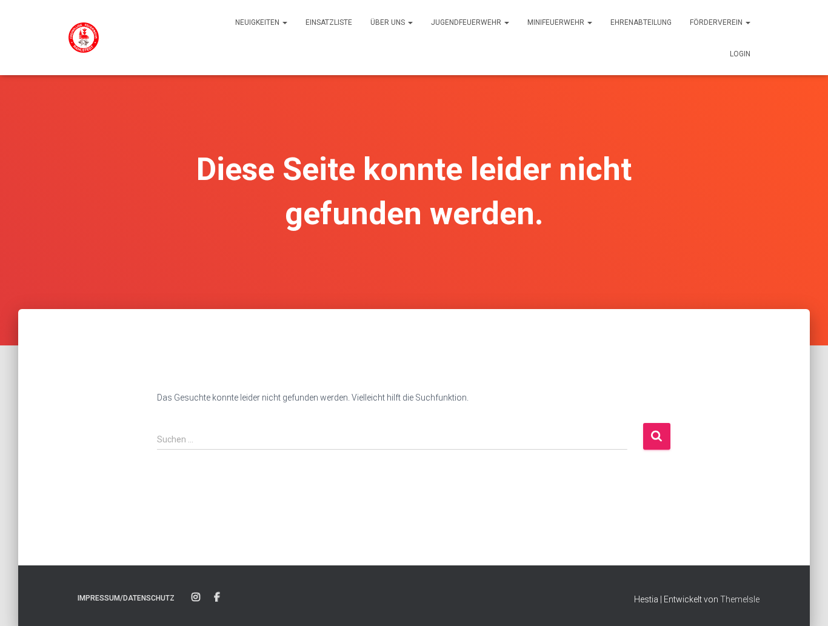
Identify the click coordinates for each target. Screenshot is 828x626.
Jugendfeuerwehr (467, 22)
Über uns (388, 22)
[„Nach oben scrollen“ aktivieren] (804, 602)
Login (740, 54)
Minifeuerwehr (556, 22)
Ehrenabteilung (641, 22)
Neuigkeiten (258, 22)
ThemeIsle (740, 599)
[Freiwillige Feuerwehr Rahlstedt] (83, 37)
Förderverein (717, 22)
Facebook (217, 597)
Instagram (195, 597)
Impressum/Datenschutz (126, 598)
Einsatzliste (328, 22)
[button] (284, 22)
